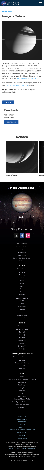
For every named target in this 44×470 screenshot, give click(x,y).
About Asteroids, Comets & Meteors (22, 357)
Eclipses (22, 261)
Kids (22, 393)
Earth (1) (22, 332)
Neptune (22, 294)
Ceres (22, 303)
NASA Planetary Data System (29, 78)
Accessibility (22, 438)
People (22, 388)
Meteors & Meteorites (22, 363)
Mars (22, 283)
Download (11, 122)
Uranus (22, 292)
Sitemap (22, 435)
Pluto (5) (22, 349)
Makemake (22, 306)
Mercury (22, 275)
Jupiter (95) (22, 337)
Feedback (22, 422)
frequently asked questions (16, 85)
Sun (22, 250)
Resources (22, 382)
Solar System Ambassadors (22, 402)
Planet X (22, 318)
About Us (22, 416)
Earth (22, 280)
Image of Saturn (12, 175)
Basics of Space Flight (22, 399)
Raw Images (7, 11)
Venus (22, 278)
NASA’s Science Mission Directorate (22, 449)
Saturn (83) (22, 340)
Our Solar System (22, 247)
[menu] (40, 3)
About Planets (22, 269)
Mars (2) (22, 335)
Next (39, 205)
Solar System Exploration (12, 3)
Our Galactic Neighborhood (12, 8)
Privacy (22, 424)
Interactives (22, 396)
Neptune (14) (22, 346)
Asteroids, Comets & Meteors (22, 354)
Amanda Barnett (27, 452)
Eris (22, 312)
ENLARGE (8, 102)
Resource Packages (22, 404)
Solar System (22, 244)
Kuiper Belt (22, 252)
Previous (4, 205)
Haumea (22, 309)
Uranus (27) (22, 343)
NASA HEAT (22, 407)
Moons (22, 323)
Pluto (22, 300)
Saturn (22, 289)
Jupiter (22, 217)
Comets (22, 368)
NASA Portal (22, 433)
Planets (22, 266)
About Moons (22, 326)
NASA (3, 3)
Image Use (22, 427)
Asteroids (22, 366)
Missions (22, 390)
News (22, 376)
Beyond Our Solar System (22, 258)
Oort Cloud (22, 255)
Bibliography (22, 419)
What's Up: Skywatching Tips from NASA (22, 379)
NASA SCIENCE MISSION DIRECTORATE (22, 430)
